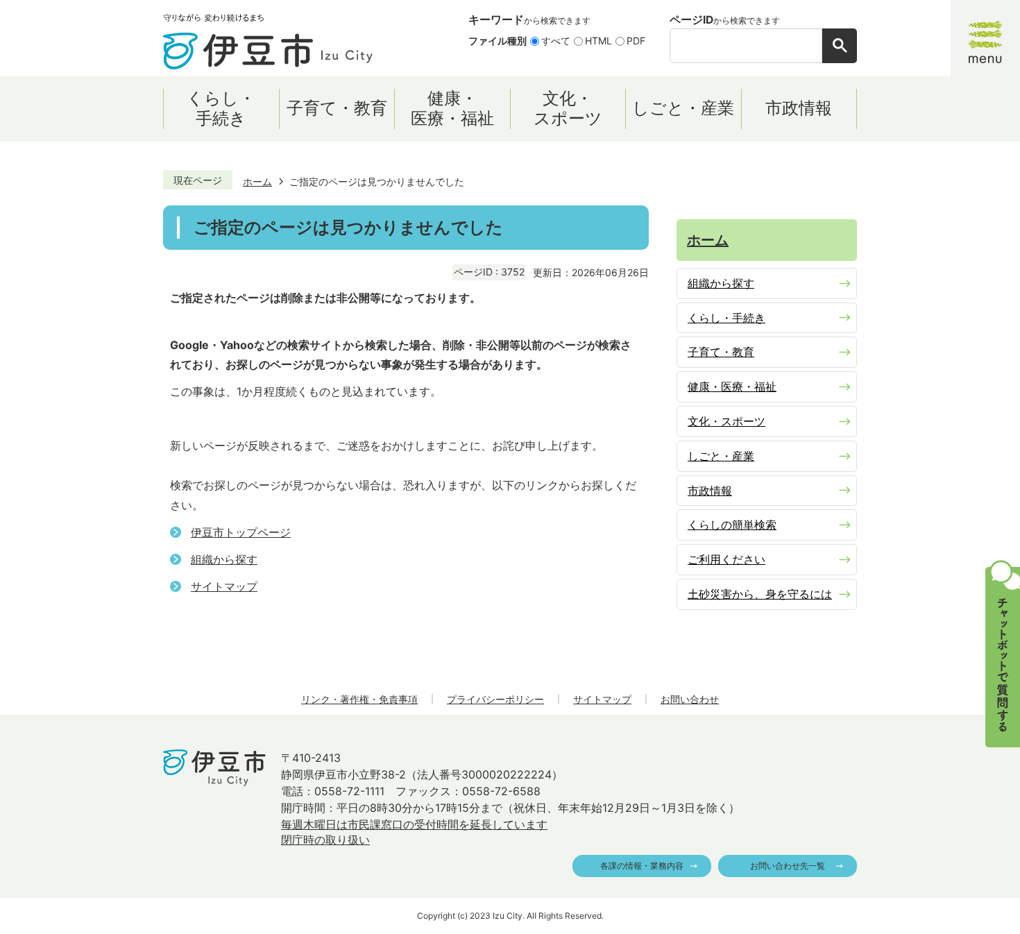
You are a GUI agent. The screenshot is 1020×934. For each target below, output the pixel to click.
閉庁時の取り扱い (325, 840)
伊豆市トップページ (241, 532)
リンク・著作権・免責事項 (359, 699)
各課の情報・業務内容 (641, 865)
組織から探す (224, 559)
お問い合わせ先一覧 (787, 865)
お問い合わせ (690, 699)
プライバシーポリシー (495, 699)
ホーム (257, 181)
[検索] (839, 45)
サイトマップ (224, 586)
